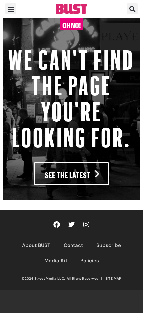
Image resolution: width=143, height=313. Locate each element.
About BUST (36, 245)
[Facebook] (56, 224)
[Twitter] (71, 224)
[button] (10, 8)
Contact (73, 245)
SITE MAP (113, 278)
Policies (89, 260)
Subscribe (108, 245)
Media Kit (55, 260)
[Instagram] (86, 224)
